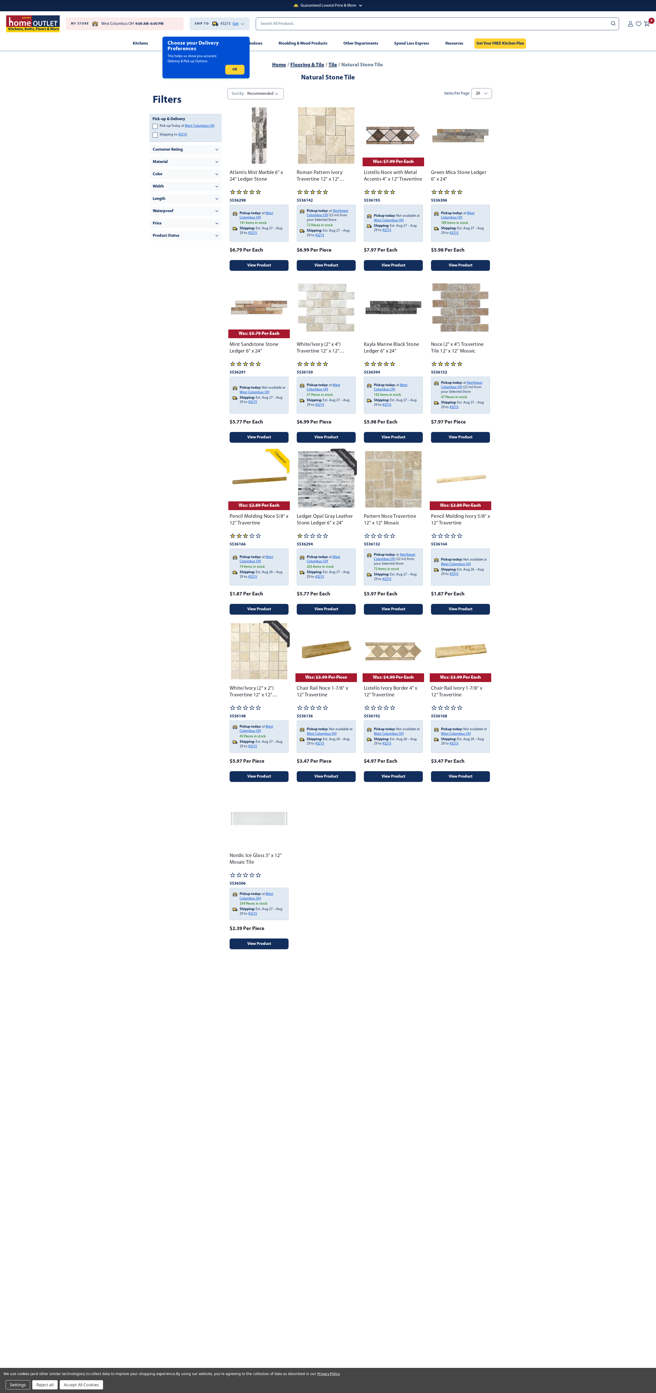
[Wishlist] (639, 24)
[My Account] (630, 24)
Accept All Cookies (81, 1385)
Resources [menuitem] (454, 44)
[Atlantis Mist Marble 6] (259, 135)
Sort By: (238, 94)
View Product (259, 265)
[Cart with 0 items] (647, 24)
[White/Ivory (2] (326, 307)
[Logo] (33, 23)
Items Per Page (456, 93)
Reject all (45, 1385)
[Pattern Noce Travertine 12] (393, 479)
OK (234, 69)
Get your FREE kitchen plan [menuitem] (500, 44)
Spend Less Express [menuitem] (411, 44)
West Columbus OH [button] (199, 126)
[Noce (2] (460, 307)
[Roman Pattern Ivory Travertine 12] (326, 135)
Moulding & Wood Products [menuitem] (303, 44)
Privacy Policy (328, 1373)
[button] (328, 5)
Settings (18, 1385)
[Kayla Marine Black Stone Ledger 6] (393, 307)
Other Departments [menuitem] (360, 44)
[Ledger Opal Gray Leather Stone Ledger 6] (326, 479)
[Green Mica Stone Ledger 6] (460, 135)
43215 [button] (182, 135)
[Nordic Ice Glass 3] (259, 818)
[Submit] (613, 23)
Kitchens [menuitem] (140, 44)
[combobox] (437, 23)
